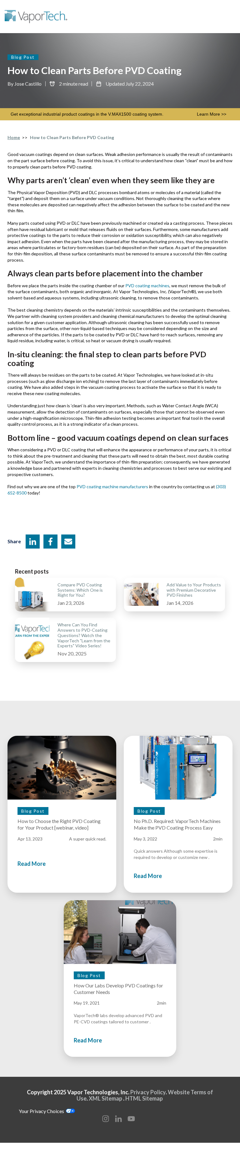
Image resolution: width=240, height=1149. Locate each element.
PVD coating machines (147, 285)
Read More (32, 863)
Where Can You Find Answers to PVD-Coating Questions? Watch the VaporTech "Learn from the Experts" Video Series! (84, 635)
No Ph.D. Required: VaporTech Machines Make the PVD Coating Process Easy (177, 824)
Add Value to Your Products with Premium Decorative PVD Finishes (194, 590)
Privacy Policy (148, 1092)
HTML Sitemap (144, 1098)
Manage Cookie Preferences (30, 1146)
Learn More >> (211, 114)
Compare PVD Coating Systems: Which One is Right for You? (80, 590)
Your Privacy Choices (42, 1111)
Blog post (23, 57)
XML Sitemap (106, 1098)
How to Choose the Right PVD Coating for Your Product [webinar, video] (59, 824)
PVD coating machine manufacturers (112, 486)
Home (14, 137)
